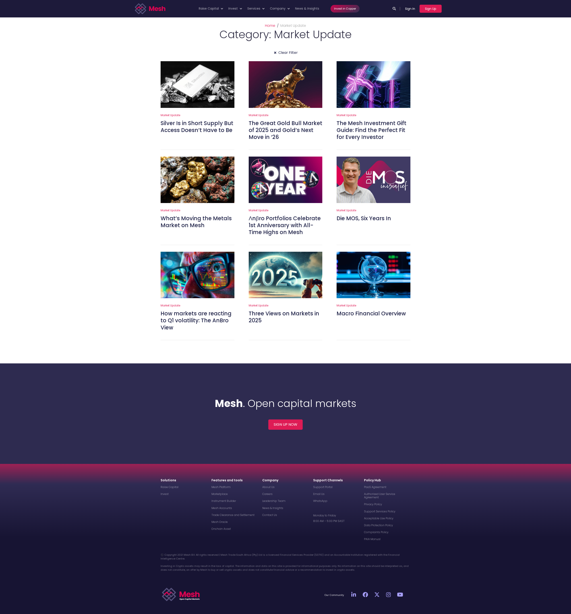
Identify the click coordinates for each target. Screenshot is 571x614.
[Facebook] (365, 594)
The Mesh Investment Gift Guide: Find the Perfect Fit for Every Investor (371, 130)
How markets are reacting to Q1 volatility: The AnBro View (196, 320)
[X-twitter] (377, 594)
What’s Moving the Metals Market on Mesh (196, 222)
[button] (211, 9)
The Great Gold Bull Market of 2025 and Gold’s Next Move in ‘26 (285, 130)
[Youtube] (400, 594)
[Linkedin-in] (353, 594)
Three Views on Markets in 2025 (284, 317)
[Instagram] (388, 594)
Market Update (170, 115)
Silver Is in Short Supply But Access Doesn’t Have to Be (197, 126)
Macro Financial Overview (371, 313)
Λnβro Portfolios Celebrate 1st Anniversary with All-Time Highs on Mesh (285, 225)
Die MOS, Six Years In (364, 218)
